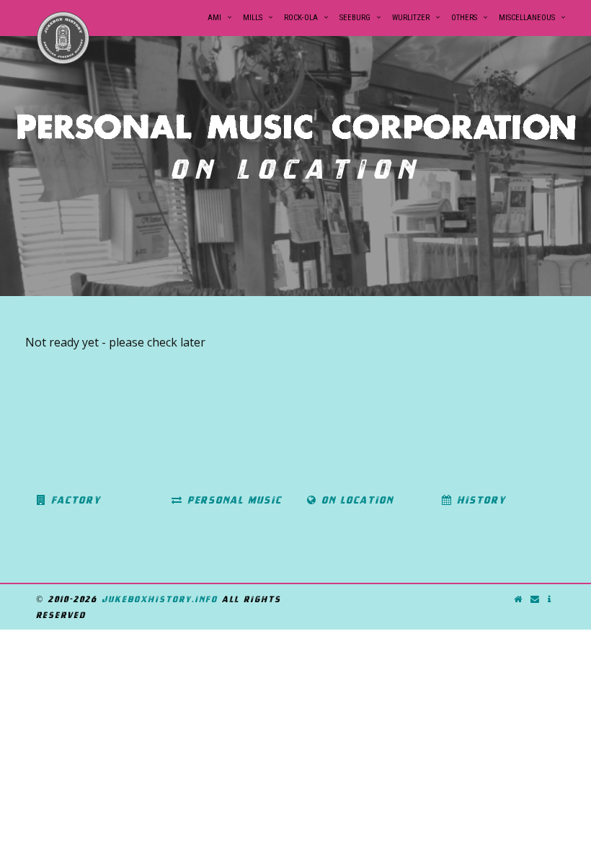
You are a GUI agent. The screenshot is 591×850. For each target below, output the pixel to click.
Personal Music (232, 500)
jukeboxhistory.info (160, 599)
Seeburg (354, 17)
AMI (214, 17)
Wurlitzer (411, 17)
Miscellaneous (527, 17)
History (479, 500)
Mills (252, 17)
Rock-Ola (301, 17)
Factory (74, 500)
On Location (355, 500)
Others (464, 17)
